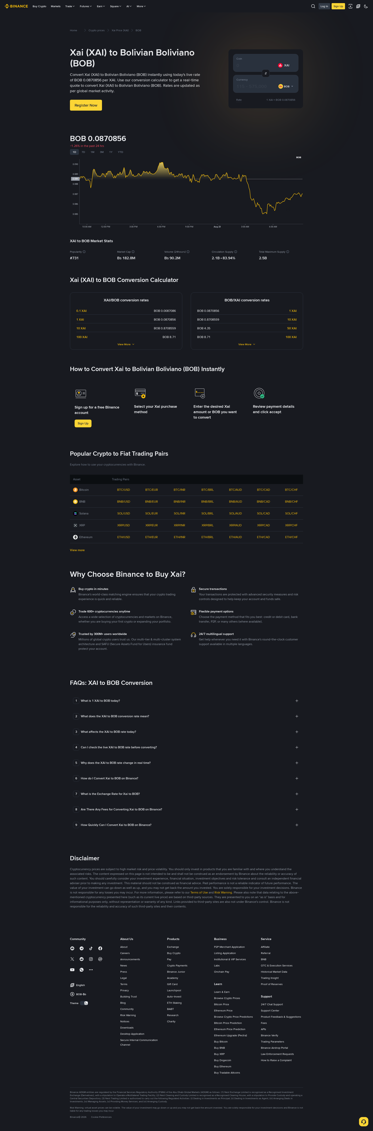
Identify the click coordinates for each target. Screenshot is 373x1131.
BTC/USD (123, 490)
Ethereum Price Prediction (229, 1029)
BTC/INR (179, 490)
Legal (123, 978)
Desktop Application (132, 1034)
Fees (264, 1023)
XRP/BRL (208, 525)
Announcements (130, 959)
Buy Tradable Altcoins (227, 1072)
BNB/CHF (291, 502)
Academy (172, 978)
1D (74, 152)
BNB (263, 959)
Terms (123, 984)
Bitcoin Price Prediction (228, 1023)
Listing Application (225, 953)
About (123, 947)
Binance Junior (176, 971)
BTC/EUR (151, 490)
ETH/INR (179, 537)
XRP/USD (123, 525)
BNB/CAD (263, 502)
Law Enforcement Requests (277, 1054)
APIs (263, 1029)
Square (114, 6)
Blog (123, 1002)
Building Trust (128, 996)
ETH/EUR (151, 537)
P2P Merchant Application (229, 947)
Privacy (124, 990)
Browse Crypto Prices (227, 998)
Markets (56, 6)
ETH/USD (123, 537)
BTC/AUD (235, 490)
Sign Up (338, 6)
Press (123, 971)
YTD (120, 152)
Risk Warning (128, 1015)
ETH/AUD (235, 537)
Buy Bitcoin (221, 1041)
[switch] (84, 1003)
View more (77, 550)
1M (92, 152)
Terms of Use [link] (199, 892)
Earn (99, 6)
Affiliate (265, 947)
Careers (125, 953)
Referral (265, 953)
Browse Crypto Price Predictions (233, 1016)
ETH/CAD (263, 537)
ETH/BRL (207, 537)
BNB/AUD (235, 502)
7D (83, 152)
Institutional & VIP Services (230, 959)
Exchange (173, 947)
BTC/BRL (207, 490)
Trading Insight (270, 978)
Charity (171, 1021)
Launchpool (174, 990)
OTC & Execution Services (277, 965)
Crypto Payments (177, 965)
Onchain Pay (221, 971)
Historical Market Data (274, 971)
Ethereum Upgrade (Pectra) (230, 1035)
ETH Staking (174, 1002)
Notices (124, 1021)
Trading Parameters (272, 1041)
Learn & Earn (222, 992)
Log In (324, 6)
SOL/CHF (291, 513)
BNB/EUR (151, 502)
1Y (110, 152)
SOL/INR (179, 513)
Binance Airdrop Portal (274, 1047)
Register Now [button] (86, 105)
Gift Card (172, 984)
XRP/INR (179, 525)
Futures (84, 6)
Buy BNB (219, 1047)
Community (127, 1009)
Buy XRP (219, 1054)
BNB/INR (180, 502)
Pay (169, 959)
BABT (170, 1009)
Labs (217, 965)
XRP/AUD (235, 525)
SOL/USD (123, 513)
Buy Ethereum (222, 1066)
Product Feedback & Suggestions (281, 1016)
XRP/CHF (291, 525)
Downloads (127, 1027)
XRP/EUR (152, 525)
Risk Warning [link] (223, 892)
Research (173, 1015)
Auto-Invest (174, 996)
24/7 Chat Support (272, 1004)
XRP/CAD (263, 525)
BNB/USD (123, 502)
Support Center (270, 1010)
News (123, 965)
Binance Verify (269, 1035)
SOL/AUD (235, 513)
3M (102, 152)
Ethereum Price (223, 1010)
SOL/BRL (207, 513)
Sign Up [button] (83, 423)
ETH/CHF (291, 537)
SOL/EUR (151, 513)
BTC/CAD (263, 490)
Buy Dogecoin (222, 1060)
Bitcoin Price (221, 1004)
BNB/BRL (207, 502)
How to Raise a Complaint (276, 1060)
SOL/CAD (263, 513)
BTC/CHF (291, 490)
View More (124, 344)
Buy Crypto (39, 6)
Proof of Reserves (272, 984)
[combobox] (286, 86)
